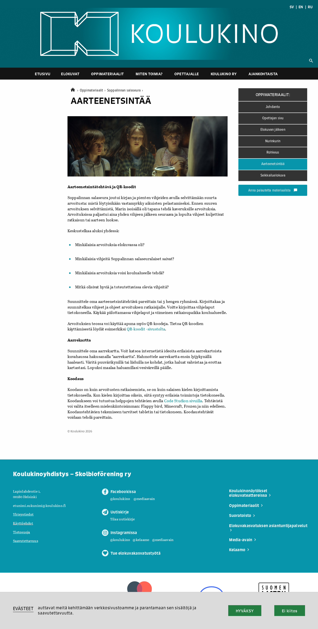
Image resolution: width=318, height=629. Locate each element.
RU (310, 7)
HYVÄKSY (245, 610)
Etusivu (42, 74)
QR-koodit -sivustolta (146, 329)
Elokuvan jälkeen (272, 129)
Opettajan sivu (273, 118)
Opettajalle (186, 74)
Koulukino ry (224, 74)
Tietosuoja (21, 531)
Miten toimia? (149, 74)
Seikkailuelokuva (272, 175)
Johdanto (273, 106)
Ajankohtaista (263, 74)
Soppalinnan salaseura (125, 90)
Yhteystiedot (23, 514)
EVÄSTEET (23, 608)
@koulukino (120, 498)
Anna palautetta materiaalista (272, 190)
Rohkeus (273, 152)
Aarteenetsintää (272, 164)
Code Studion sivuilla (183, 401)
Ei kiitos (289, 610)
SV (292, 7)
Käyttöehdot (23, 523)
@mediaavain (144, 498)
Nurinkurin (272, 141)
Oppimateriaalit (107, 74)
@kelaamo (141, 539)
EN (301, 7)
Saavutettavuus (25, 540)
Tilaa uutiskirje (122, 518)
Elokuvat (70, 74)
